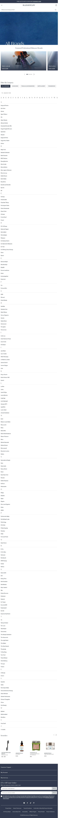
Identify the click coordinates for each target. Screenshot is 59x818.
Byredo (2, 187)
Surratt (2, 610)
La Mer (2, 386)
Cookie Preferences (17, 808)
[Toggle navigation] (2, 5)
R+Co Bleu (3, 552)
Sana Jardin (3, 572)
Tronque (3, 663)
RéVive (2, 566)
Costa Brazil (4, 217)
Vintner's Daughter (5, 699)
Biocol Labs (3, 164)
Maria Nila (3, 430)
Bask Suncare (4, 155)
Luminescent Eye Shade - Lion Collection (35, 754)
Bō (1, 190)
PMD (2, 534)
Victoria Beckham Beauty (7, 690)
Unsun (2, 675)
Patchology (3, 522)
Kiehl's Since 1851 (5, 377)
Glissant (3, 297)
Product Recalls (41, 811)
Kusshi (2, 380)
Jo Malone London (5, 359)
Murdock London (5, 451)
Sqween (3, 599)
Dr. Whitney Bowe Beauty (7, 249)
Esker (2, 273)
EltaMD (2, 267)
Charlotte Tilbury (5, 202)
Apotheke (3, 131)
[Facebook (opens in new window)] (27, 802)
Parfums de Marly (5, 516)
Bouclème (3, 181)
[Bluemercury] (29, 5)
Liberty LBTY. (4, 404)
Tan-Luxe (3, 625)
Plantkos (3, 531)
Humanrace (3, 329)
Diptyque (3, 238)
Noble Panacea (4, 480)
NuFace (3, 483)
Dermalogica (4, 235)
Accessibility (25, 811)
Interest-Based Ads (17, 811)
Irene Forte (3, 341)
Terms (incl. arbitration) (49, 797)
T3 (1, 620)
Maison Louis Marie (5, 422)
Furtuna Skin (4, 288)
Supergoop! (4, 608)
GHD (2, 294)
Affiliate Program (32, 811)
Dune (2, 252)
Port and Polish (4, 536)
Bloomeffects (4, 167)
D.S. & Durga (4, 226)
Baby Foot (3, 149)
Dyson (2, 255)
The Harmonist (4, 637)
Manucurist (3, 425)
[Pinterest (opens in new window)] (34, 802)
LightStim (3, 407)
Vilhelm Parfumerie (5, 696)
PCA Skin (3, 525)
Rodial (2, 563)
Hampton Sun (4, 309)
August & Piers (4, 137)
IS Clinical (3, 344)
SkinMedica (3, 584)
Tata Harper (3, 628)
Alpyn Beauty (4, 120)
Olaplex (2, 501)
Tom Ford (3, 655)
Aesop (2, 111)
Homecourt (3, 324)
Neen (2, 472)
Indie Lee (3, 336)
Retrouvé (3, 555)
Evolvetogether (4, 276)
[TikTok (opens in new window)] (30, 802)
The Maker (3, 643)
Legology (3, 398)
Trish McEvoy (4, 660)
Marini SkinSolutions (6, 433)
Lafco (2, 389)
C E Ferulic (18, 754)
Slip (2, 590)
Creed (2, 220)
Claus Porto (3, 211)
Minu (2, 439)
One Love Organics (5, 504)
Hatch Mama (4, 312)
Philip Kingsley (4, 528)
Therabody (3, 649)
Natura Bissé (4, 469)
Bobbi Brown (4, 176)
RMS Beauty (4, 560)
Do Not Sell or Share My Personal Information (43, 808)
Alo (1, 117)
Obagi (2, 492)
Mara (2, 427)
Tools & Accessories (27, 86)
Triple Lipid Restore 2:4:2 (49, 754)
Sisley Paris (3, 578)
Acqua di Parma (4, 105)
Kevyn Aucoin (4, 374)
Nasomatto (3, 466)
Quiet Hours (4, 543)
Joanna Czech (4, 362)
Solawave (3, 596)
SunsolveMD (4, 605)
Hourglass (3, 326)
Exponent (3, 279)
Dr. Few (2, 246)
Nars (2, 463)
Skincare (15, 86)
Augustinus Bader (5, 140)
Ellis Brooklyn (4, 264)
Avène (2, 143)
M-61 (2, 419)
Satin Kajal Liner (5, 754)
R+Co (2, 549)
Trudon (2, 666)
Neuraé (2, 477)
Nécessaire (3, 486)
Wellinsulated (4, 714)
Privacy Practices (46, 796)
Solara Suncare (4, 593)
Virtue (2, 702)
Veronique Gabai (5, 687)
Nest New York (4, 475)
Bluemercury (4, 173)
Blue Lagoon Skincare (6, 170)
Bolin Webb (3, 179)
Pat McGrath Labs (5, 519)
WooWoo (3, 717)
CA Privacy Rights (7, 811)
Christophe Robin (5, 205)
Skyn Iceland (4, 587)
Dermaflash (3, 232)
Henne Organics (5, 315)
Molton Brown (4, 445)
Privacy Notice (8, 808)
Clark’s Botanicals (5, 208)
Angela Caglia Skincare (6, 129)
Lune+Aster (3, 410)
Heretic (2, 318)
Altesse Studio (4, 123)
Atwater (3, 134)
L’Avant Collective (5, 412)
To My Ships (4, 652)
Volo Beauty (4, 705)
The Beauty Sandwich (6, 634)
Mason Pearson (4, 436)
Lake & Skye (4, 392)
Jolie (2, 368)
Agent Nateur (4, 114)
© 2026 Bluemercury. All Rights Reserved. (29, 815)
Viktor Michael (4, 693)
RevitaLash (3, 558)
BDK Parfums (4, 158)
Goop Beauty (4, 300)
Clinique (3, 214)
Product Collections (50, 811)
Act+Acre (3, 108)
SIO (2, 575)
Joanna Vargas (4, 365)
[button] (56, 5)
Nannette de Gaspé (5, 460)
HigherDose (4, 321)
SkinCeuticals (4, 581)
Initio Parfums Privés (6, 338)
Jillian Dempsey (4, 356)
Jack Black (3, 351)
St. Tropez (3, 602)
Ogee (2, 498)
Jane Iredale (4, 353)
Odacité (2, 495)
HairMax (3, 306)
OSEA (2, 510)
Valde (2, 684)
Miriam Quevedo (5, 442)
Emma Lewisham (5, 270)
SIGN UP (54, 788)
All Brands (5, 86)
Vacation (3, 682)
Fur (1, 285)
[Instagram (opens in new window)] (24, 802)
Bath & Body (41, 86)
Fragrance (51, 86)
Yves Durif (3, 723)
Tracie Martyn (4, 658)
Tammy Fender (4, 622)
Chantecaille (4, 199)
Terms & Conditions (28, 808)
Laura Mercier (4, 395)
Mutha (2, 454)
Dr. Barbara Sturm (5, 241)
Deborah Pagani (5, 229)
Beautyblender (4, 161)
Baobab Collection (5, 152)
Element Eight (4, 261)
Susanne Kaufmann (5, 613)
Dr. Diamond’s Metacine (6, 243)
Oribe (2, 507)
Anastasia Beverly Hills (6, 126)
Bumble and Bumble (6, 184)
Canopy (3, 196)
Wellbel (2, 711)
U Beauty (3, 672)
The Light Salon (4, 640)
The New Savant (5, 646)
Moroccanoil (4, 448)
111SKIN (3, 729)
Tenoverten (3, 631)
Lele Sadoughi (4, 401)
